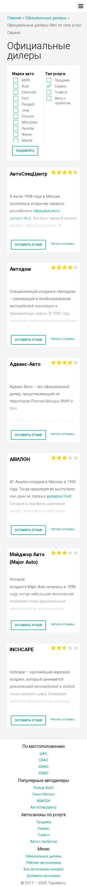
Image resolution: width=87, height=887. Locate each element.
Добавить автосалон (43, 876)
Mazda (27, 140)
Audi (25, 86)
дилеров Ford (59, 496)
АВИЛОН (44, 801)
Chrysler (28, 116)
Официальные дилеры (46, 18)
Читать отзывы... (63, 243)
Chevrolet (29, 92)
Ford (25, 98)
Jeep (25, 110)
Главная (14, 18)
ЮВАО (44, 767)
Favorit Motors (44, 794)
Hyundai (28, 128)
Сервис (60, 86)
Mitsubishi (29, 122)
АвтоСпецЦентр (43, 807)
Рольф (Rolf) (44, 788)
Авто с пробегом (62, 100)
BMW (26, 80)
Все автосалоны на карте (44, 869)
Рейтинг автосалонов (43, 863)
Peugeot (28, 104)
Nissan (27, 134)
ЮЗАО (43, 773)
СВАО (43, 760)
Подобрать (25, 150)
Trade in (61, 92)
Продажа (62, 80)
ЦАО (43, 754)
